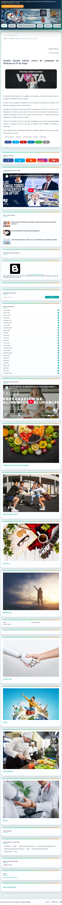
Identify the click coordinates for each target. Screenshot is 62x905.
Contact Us (54, 902)
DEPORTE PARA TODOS (10, 514)
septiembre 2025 (31, 327)
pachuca (36, 137)
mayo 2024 (31, 360)
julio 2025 (31, 332)
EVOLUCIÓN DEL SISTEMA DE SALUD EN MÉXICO (25, 231)
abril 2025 (31, 340)
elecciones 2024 (27, 137)
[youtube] (53, 160)
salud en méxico (8, 851)
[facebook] (8, 160)
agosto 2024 (31, 355)
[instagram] (42, 160)
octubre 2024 (31, 350)
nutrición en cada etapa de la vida (40, 848)
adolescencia (7, 846)
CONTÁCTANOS (7, 624)
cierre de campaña (12, 35)
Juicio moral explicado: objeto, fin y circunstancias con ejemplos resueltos (34, 240)
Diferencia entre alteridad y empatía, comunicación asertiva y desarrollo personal (33, 223)
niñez (28, 848)
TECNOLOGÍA (7, 679)
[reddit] (31, 160)
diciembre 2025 (31, 320)
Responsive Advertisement (10, 877)
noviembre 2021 (31, 373)
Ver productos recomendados (12, 6)
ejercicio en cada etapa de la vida (27, 846)
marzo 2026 (31, 312)
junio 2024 (31, 358)
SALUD (5, 820)
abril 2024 (31, 363)
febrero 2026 (31, 315)
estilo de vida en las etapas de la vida (46, 846)
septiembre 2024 (31, 353)
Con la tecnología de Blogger (35, 274)
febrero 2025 (31, 345)
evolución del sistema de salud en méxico (14, 848)
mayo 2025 (31, 337)
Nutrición (48, 25)
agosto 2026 (31, 310)
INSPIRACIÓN (7, 613)
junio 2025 (31, 335)
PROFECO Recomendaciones (26, 25)
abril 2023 (31, 370)
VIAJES (5, 722)
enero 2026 (31, 317)
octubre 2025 (31, 325)
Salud (39, 25)
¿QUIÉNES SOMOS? (8, 865)
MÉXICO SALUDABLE (10, 38)
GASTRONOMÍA (8, 771)
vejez (15, 851)
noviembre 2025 (31, 322)
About (47, 902)
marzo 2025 (31, 343)
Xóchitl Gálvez (43, 137)
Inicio (4, 25)
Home (60, 902)
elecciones (18, 137)
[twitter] (19, 160)
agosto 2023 (31, 365)
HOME (4, 622)
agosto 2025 (31, 330)
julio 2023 (31, 368)
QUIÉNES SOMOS (35, 622)
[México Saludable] (31, 16)
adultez (15, 846)
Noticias (12, 25)
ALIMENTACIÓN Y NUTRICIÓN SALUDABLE (16, 465)
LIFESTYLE (6, 563)
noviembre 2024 (31, 348)
